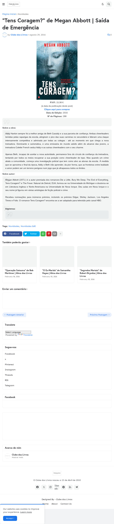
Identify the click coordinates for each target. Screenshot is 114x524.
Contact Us (66, 504)
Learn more (26, 512)
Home (45, 504)
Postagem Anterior (15, 315)
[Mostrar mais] (60, 233)
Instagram (10, 369)
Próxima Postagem (98, 315)
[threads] (57, 487)
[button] (3, 4)
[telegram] (76, 487)
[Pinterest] (48, 233)
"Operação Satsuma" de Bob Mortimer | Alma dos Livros (19, 272)
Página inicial (9, 14)
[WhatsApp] (43, 233)
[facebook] (37, 487)
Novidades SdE (28, 226)
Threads (9, 375)
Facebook (10, 354)
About (55, 504)
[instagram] (50, 487)
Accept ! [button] (10, 518)
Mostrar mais (17, 457)
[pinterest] (63, 487)
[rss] (70, 487)
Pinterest (9, 364)
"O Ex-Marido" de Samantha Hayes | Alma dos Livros (56, 272)
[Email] (54, 233)
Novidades (23, 14)
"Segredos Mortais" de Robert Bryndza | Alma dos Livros (93, 273)
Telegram (9, 385)
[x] (43, 487)
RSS (6, 380)
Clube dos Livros (20, 454)
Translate (28, 335)
